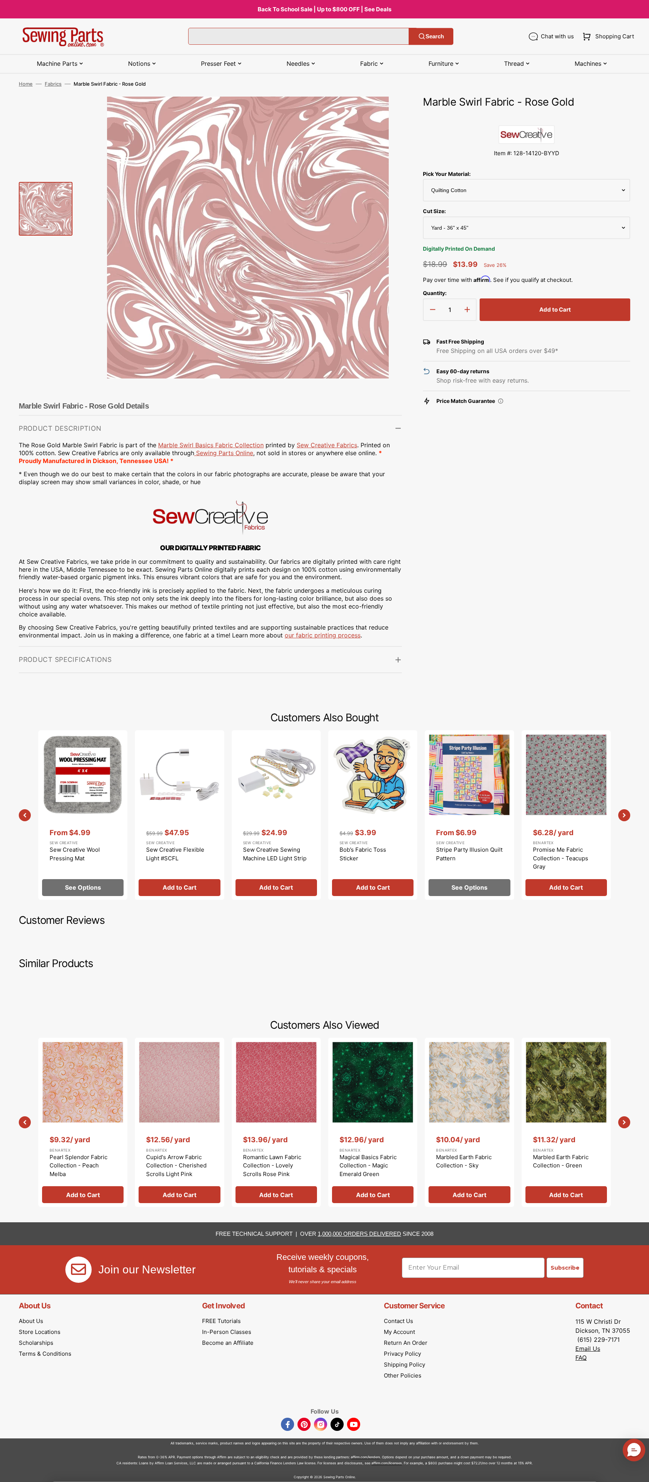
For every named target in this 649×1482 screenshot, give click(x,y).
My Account (399, 1331)
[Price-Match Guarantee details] (500, 401)
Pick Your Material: (447, 174)
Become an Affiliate (228, 1342)
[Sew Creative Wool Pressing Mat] (82, 814)
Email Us (587, 1348)
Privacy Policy (402, 1353)
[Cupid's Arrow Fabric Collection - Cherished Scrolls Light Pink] (179, 1122)
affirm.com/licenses (386, 1463)
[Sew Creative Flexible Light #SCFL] (179, 814)
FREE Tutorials (221, 1321)
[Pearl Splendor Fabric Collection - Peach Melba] (82, 1122)
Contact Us (398, 1321)
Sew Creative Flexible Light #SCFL (175, 854)
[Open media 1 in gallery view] (385, 113)
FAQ (581, 1357)
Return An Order (405, 1342)
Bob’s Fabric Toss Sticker (363, 854)
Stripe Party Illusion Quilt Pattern (469, 854)
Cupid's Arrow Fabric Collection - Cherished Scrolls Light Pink (176, 1166)
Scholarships (36, 1342)
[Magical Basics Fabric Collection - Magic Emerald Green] (372, 1122)
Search (435, 36)
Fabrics (53, 84)
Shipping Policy (404, 1364)
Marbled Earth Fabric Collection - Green (561, 1161)
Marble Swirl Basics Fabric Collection (211, 445)
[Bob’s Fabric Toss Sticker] (372, 814)
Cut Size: (434, 211)
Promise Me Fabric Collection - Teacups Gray (560, 858)
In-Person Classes (226, 1331)
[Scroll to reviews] (526, 117)
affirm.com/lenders (365, 1457)
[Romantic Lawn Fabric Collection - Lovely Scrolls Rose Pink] (276, 1122)
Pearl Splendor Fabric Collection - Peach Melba (78, 1166)
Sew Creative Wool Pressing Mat (75, 854)
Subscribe (565, 1267)
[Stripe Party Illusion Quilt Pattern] (469, 814)
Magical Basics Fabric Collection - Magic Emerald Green (368, 1166)
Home (26, 84)
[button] (606, 36)
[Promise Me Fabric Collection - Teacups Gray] (566, 814)
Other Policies (402, 1375)
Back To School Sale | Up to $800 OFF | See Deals (324, 9)
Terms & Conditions (45, 1353)
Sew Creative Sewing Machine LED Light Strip (274, 854)
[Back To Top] (637, 1470)
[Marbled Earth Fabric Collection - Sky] (469, 1122)
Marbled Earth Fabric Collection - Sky (464, 1161)
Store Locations (39, 1331)
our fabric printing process (323, 635)
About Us (31, 1321)
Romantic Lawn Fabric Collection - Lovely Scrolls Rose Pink (272, 1166)
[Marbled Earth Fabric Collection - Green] (566, 1122)
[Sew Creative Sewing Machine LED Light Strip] (276, 814)
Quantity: (435, 293)
